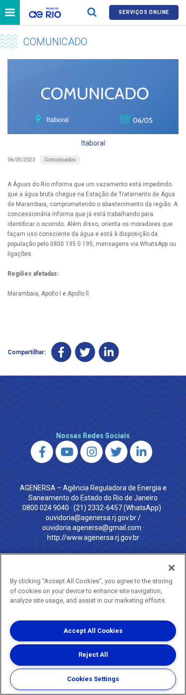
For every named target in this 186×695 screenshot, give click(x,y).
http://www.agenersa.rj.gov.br (93, 537)
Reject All (93, 654)
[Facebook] (61, 352)
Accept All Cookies (93, 630)
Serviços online (144, 12)
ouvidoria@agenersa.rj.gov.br (91, 518)
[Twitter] (85, 352)
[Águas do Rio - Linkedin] (141, 452)
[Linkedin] (109, 352)
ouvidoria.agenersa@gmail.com (91, 528)
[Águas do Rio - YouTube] (67, 452)
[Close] (172, 568)
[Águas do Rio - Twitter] (116, 452)
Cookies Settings (93, 679)
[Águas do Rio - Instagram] (91, 452)
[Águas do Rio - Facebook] (42, 452)
